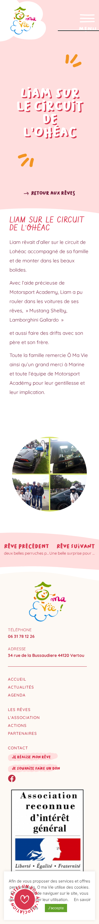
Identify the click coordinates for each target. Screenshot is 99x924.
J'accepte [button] (56, 908)
